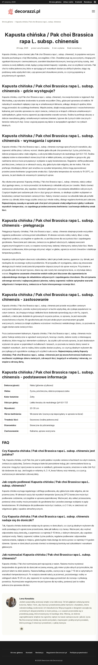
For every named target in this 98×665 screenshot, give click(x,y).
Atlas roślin (68, 2)
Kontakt (78, 2)
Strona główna (55, 2)
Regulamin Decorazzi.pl (56, 653)
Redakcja (88, 2)
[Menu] (93, 11)
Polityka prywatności (79, 653)
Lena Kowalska (43, 48)
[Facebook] (95, 2)
